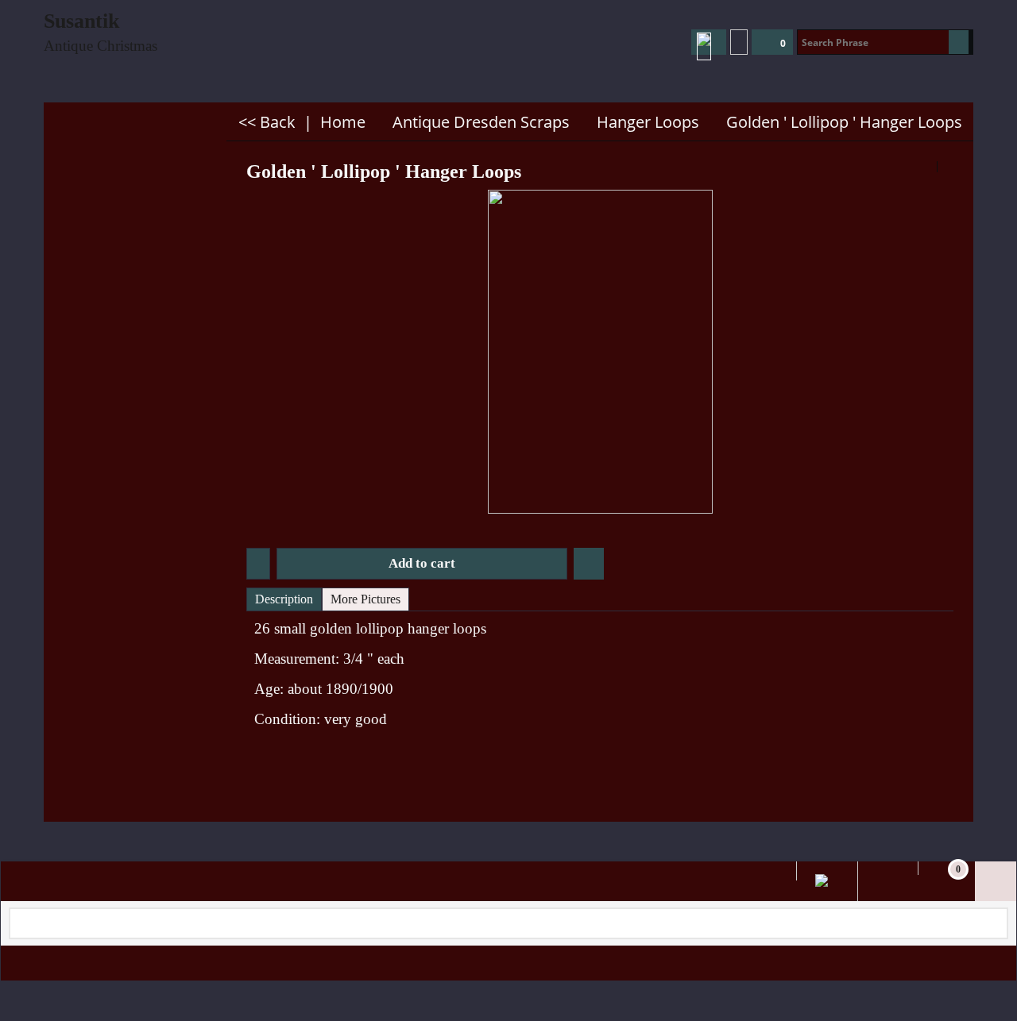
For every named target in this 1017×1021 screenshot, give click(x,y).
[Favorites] (589, 564)
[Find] (959, 42)
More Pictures (365, 599)
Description (284, 599)
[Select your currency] (739, 42)
